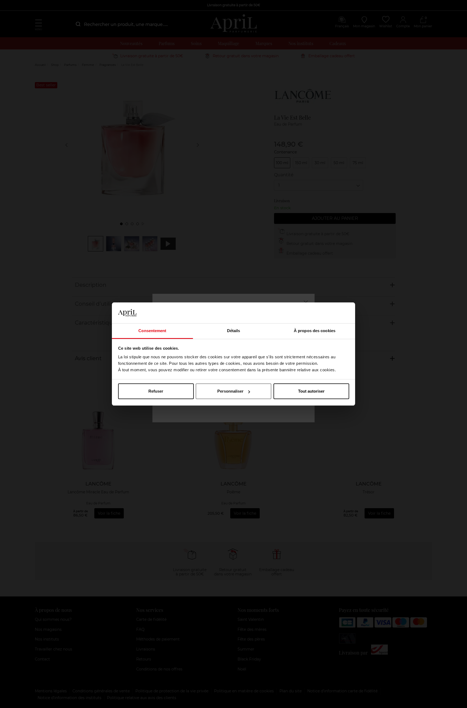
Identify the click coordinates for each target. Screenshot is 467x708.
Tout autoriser (311, 391)
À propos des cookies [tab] (314, 330)
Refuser (155, 391)
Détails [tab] (233, 330)
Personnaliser (230, 391)
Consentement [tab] (152, 330)
